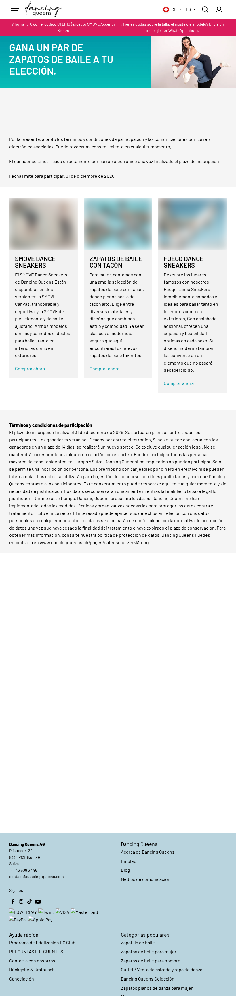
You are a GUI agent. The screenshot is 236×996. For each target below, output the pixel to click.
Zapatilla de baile (138, 942)
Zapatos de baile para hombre (150, 960)
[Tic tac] (29, 901)
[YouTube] (37, 901)
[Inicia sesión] (219, 9)
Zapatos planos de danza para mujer (157, 988)
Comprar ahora (30, 368)
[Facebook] (12, 901)
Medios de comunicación (145, 879)
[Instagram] (21, 901)
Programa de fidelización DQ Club (42, 942)
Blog (125, 870)
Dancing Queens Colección (147, 978)
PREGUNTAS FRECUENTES (36, 951)
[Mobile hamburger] (15, 9)
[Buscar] (205, 9)
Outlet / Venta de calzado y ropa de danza (161, 969)
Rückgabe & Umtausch (32, 969)
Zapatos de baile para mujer (148, 951)
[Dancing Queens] (43, 9)
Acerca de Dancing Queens (147, 851)
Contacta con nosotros (32, 960)
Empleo (128, 861)
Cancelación (21, 978)
